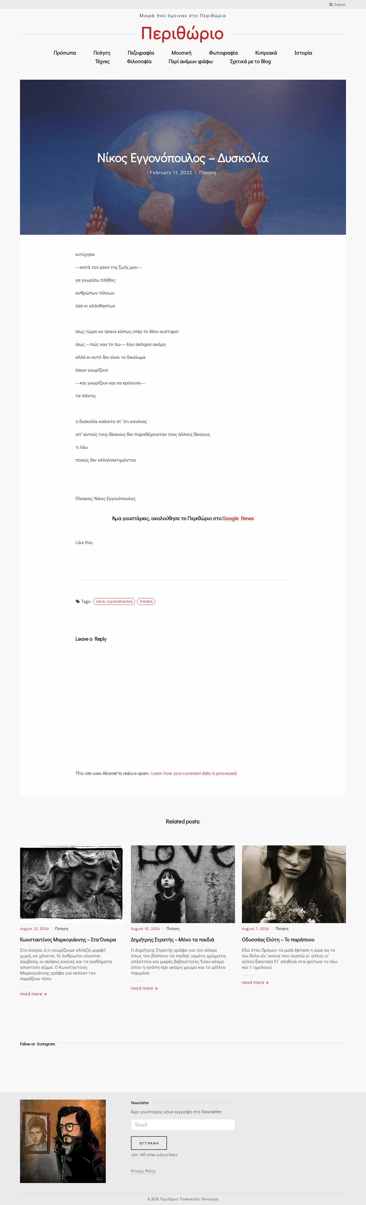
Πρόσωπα (65, 52)
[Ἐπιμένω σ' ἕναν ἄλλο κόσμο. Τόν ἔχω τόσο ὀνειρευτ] (162, 1067)
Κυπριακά (266, 52)
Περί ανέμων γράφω (191, 61)
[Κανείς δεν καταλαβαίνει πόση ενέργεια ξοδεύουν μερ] (122, 1067)
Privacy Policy (143, 1171)
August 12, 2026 (34, 928)
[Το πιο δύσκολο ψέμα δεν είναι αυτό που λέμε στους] (326, 1067)
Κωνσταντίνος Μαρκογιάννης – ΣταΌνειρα (68, 939)
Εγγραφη (149, 1143)
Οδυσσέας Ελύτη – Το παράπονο (278, 939)
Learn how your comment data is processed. (194, 773)
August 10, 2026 (145, 928)
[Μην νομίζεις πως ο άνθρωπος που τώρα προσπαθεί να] (244, 1067)
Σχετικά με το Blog (250, 61)
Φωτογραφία (223, 52)
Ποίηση (102, 52)
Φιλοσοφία (139, 61)
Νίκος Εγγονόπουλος (114, 601)
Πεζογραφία (141, 52)
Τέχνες (102, 61)
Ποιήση (146, 601)
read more (31, 993)
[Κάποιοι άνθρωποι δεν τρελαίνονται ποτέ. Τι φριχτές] (203, 1067)
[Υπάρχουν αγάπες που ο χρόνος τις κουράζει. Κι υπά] (40, 1067)
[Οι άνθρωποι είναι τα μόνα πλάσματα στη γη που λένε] (285, 1067)
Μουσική (182, 52)
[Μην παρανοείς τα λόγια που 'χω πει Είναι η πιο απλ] (81, 1067)
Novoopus (210, 1198)
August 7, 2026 (255, 928)
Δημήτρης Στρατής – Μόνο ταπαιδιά (172, 939)
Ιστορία (303, 52)
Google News (238, 518)
